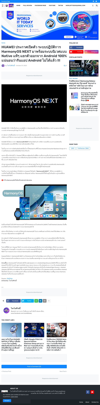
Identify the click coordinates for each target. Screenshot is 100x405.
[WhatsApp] (36, 301)
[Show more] (49, 301)
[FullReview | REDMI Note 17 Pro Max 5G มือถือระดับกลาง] (57, 330)
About (87, 402)
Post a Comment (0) (34, 366)
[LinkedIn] (40, 301)
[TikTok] (97, 392)
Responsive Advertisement (34, 75)
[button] (93, 5)
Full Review (83, 148)
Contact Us (95, 402)
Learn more (14, 397)
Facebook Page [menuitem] (40, 5)
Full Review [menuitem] (27, 5)
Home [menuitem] (18, 5)
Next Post (63, 371)
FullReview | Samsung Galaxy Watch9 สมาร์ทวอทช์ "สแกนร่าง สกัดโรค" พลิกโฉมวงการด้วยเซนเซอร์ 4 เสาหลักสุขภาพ (82, 84)
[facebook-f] (88, 392)
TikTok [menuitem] (60, 5)
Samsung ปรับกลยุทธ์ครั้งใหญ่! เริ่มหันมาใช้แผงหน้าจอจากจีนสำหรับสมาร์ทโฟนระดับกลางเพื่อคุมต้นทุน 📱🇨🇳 (89, 96)
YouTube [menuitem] (52, 5)
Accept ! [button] (7, 400)
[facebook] (93, 1)
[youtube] (96, 1)
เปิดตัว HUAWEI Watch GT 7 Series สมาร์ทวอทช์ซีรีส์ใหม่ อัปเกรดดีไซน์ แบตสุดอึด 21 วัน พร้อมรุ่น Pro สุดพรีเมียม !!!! (89, 108)
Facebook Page (5, 1)
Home (3, 43)
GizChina (9, 278)
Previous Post (6, 371)
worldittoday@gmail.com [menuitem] (75, 5)
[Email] (44, 301)
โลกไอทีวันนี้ (15, 308)
